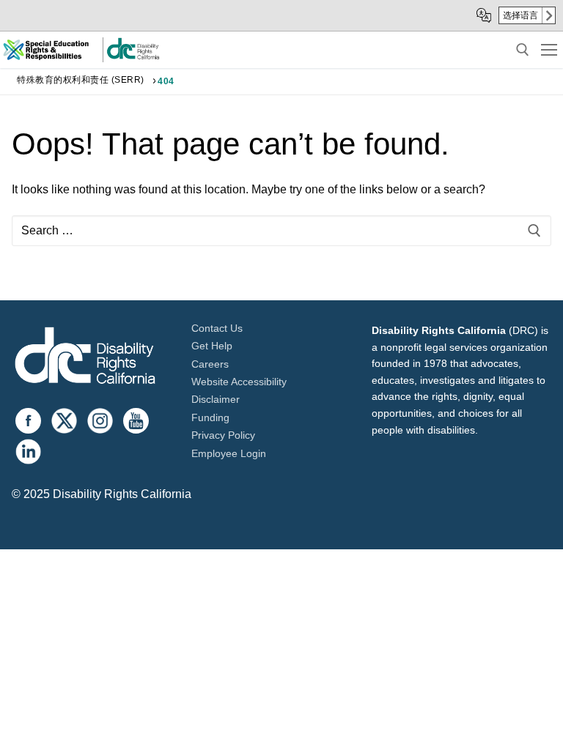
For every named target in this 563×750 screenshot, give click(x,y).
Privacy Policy (223, 435)
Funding (210, 417)
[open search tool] (522, 49)
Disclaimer (215, 399)
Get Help (211, 346)
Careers (210, 364)
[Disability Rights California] (85, 357)
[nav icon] (549, 49)
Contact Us (217, 328)
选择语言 (520, 15)
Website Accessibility (239, 381)
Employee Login (228, 453)
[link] (132, 57)
